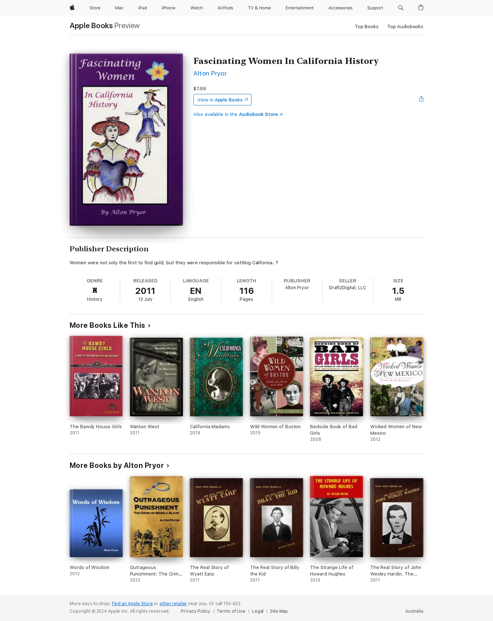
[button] (400, 8)
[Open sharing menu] (422, 100)
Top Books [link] (367, 26)
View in (220, 100)
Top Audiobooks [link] (405, 26)
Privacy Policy (195, 611)
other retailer (173, 603)
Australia (414, 611)
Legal (257, 611)
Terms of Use (231, 611)
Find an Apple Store (132, 603)
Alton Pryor (210, 73)
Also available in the (235, 114)
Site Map (279, 611)
